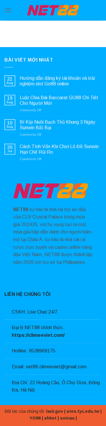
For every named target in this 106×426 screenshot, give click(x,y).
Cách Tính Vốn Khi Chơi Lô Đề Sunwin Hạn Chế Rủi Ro (59, 149)
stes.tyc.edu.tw (83, 411)
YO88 (35, 418)
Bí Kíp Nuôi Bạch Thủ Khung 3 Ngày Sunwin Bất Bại (57, 125)
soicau (67, 418)
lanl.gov (54, 411)
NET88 (20, 209)
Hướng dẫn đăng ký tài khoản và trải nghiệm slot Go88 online (57, 81)
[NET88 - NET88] (53, 10)
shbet (50, 418)
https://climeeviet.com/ (38, 335)
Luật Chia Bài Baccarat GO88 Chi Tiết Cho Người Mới (59, 100)
